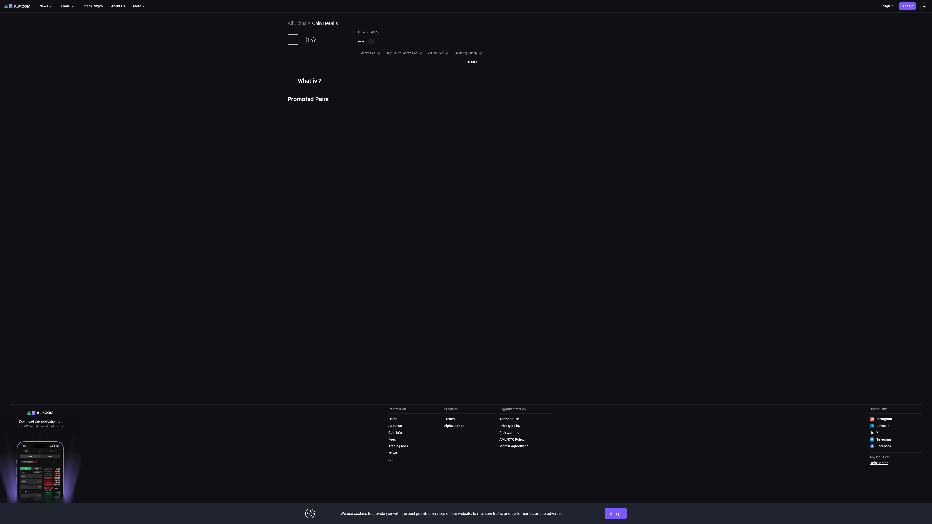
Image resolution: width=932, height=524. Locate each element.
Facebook (883, 446)
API (391, 460)
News (392, 453)
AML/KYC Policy (511, 439)
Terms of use (509, 419)
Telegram (883, 439)
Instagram (884, 419)
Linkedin (883, 426)
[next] (329, 106)
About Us (395, 426)
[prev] (289, 106)
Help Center (879, 463)
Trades (449, 419)
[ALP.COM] (17, 6)
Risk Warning (509, 432)
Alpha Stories (454, 426)
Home (393, 419)
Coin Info (395, 432)
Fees (392, 439)
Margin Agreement (513, 446)
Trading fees (398, 446)
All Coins (297, 23)
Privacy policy (509, 426)
